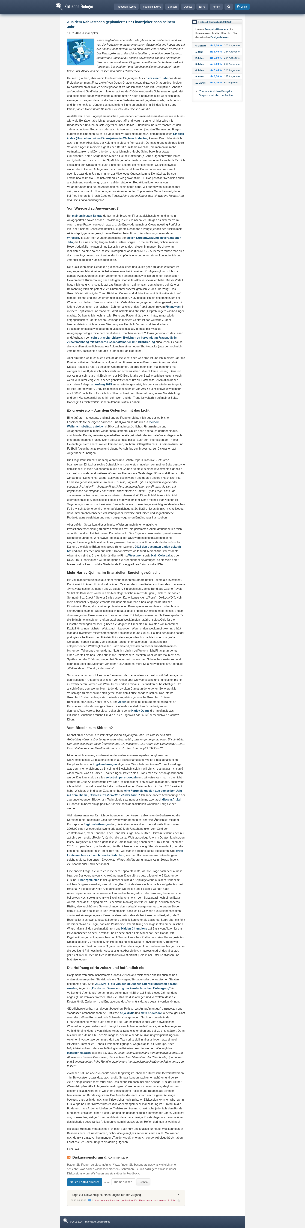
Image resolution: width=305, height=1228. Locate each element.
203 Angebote (232, 45)
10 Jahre (200, 82)
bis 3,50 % (216, 57)
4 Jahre (199, 70)
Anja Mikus (127, 1013)
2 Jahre (199, 58)
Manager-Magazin (79, 1052)
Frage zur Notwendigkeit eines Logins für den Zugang (106, 1195)
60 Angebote (231, 82)
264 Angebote (232, 51)
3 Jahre (199, 64)
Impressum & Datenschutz (97, 1222)
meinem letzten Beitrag (87, 215)
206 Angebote (232, 64)
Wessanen (135, 555)
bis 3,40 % (216, 70)
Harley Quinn (140, 710)
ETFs (202, 6)
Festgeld (152, 6)
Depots (188, 6)
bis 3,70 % (216, 82)
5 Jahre (199, 76)
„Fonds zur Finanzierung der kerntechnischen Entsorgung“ (131, 988)
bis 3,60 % (216, 64)
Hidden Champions (134, 928)
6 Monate (201, 45)
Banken (172, 6)
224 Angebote (232, 57)
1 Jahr (199, 51)
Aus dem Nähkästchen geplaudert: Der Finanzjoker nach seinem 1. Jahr (135, 1200)
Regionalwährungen (97, 824)
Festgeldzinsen (219, 37)
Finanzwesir (173, 306)
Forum (216, 6)
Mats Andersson (152, 1013)
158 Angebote (232, 70)
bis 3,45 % (216, 51)
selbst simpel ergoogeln (122, 777)
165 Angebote (232, 76)
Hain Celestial (160, 555)
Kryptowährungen (104, 764)
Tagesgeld (126, 6)
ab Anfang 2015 (101, 384)
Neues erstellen (85, 1181)
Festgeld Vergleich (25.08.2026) (215, 22)
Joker (122, 701)
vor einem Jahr (158, 78)
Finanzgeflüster (88, 879)
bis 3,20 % (216, 45)
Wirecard (73, 237)
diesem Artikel (171, 799)
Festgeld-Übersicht (216, 29)
